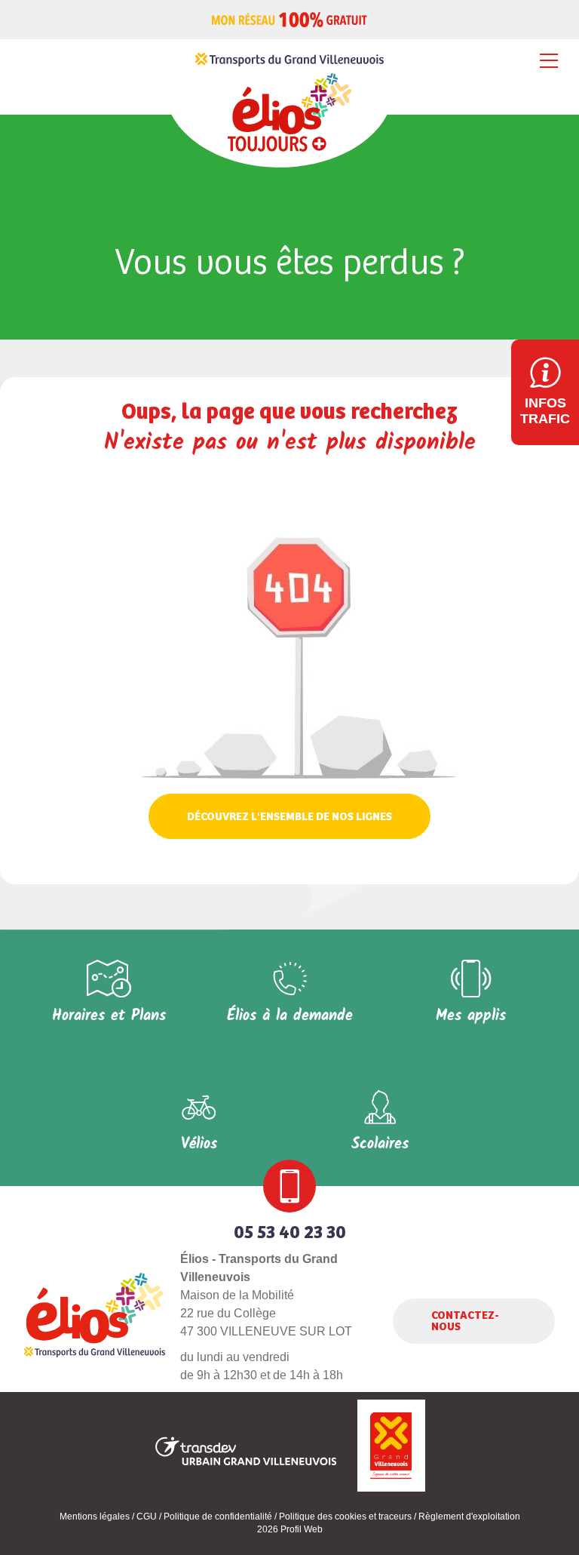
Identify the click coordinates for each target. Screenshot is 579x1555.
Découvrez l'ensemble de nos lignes (289, 816)
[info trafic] (545, 392)
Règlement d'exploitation (469, 1516)
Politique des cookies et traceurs (345, 1516)
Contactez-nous (465, 1321)
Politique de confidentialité (218, 1516)
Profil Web (301, 1529)
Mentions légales (95, 1516)
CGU (146, 1516)
